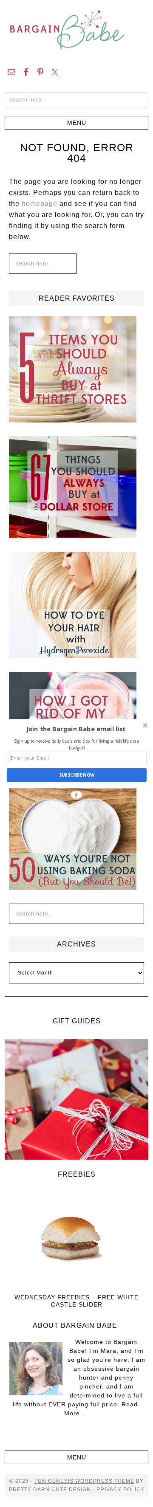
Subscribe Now (76, 775)
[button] (76, 728)
